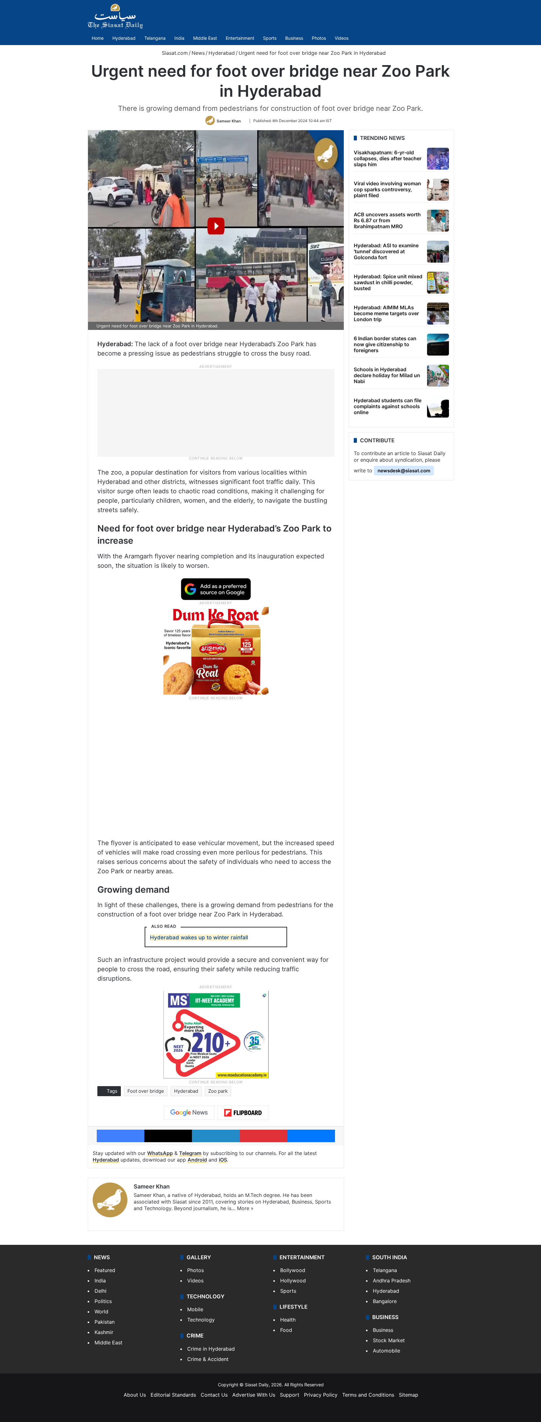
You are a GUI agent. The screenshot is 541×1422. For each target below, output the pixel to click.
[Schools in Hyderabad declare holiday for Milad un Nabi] (438, 376)
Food (286, 1330)
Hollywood (293, 1280)
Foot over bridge (145, 1091)
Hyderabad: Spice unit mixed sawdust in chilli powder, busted (388, 282)
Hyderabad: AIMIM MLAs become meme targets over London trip (386, 313)
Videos (341, 38)
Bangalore (385, 1301)
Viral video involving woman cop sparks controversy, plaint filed (387, 189)
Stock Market (389, 1340)
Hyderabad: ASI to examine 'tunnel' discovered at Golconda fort (386, 251)
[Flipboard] (243, 1113)
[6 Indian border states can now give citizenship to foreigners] (438, 345)
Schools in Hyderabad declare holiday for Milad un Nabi (387, 375)
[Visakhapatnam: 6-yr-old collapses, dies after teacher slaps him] (438, 159)
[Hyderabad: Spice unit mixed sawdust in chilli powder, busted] (438, 283)
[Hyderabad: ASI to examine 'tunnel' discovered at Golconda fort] (438, 252)
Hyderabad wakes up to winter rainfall (199, 937)
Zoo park (218, 1091)
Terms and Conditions (368, 1395)
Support (289, 1395)
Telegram (190, 1153)
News (198, 53)
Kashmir (104, 1332)
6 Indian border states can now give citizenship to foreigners (385, 344)
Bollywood (292, 1270)
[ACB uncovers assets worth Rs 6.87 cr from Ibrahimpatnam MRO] (438, 221)
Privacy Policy (320, 1395)
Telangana (155, 38)
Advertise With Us (253, 1395)
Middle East (205, 38)
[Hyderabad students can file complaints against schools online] (438, 407)
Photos (319, 38)
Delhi (100, 1291)
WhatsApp (160, 1153)
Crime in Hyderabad (211, 1349)
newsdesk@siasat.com (404, 471)
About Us (135, 1395)
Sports (269, 38)
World (101, 1311)
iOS (223, 1160)
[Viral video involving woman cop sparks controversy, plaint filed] (438, 190)
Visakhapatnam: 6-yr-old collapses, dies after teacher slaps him (387, 158)
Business (294, 38)
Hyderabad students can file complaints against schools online (387, 406)
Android (197, 1160)
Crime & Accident (208, 1359)
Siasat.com (174, 53)
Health (288, 1320)
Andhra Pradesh (391, 1280)
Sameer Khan (229, 120)
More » (245, 1208)
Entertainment (240, 38)
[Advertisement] (216, 412)
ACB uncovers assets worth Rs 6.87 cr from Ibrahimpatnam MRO (387, 220)
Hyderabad (124, 38)
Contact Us (214, 1395)
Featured (105, 1270)
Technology (201, 1320)
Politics (103, 1301)
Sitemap (408, 1395)
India (179, 38)
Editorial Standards (173, 1395)
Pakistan (105, 1322)
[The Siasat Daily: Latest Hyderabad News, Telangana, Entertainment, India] (115, 16)
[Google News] (189, 1113)
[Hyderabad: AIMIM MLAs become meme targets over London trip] (438, 314)
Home (98, 38)
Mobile (195, 1309)
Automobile (386, 1351)
